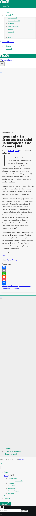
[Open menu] (2, 63)
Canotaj (4, 132)
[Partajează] (18, 283)
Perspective (11, 35)
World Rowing (11, 260)
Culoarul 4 (11, 29)
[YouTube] (4, 3)
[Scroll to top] (1, 464)
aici (3, 256)
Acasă (8, 12)
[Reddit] (18, 276)
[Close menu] (0, 468)
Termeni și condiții (11, 454)
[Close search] (2, 507)
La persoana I (12, 18)
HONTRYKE (22, 459)
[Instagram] (7, 3)
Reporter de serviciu (14, 21)
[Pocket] (18, 279)
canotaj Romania (12, 288)
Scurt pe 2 (11, 37)
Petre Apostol (13, 151)
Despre (8, 46)
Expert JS (11, 32)
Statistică (11, 23)
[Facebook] (1, 3)
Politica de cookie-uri (13, 451)
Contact (9, 49)
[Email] (18, 270)
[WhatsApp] (18, 273)
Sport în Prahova (13, 26)
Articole (7, 476)
